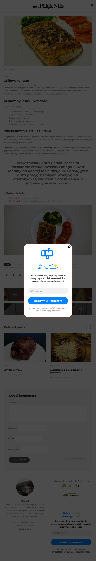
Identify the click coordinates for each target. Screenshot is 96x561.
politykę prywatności (58, 308)
